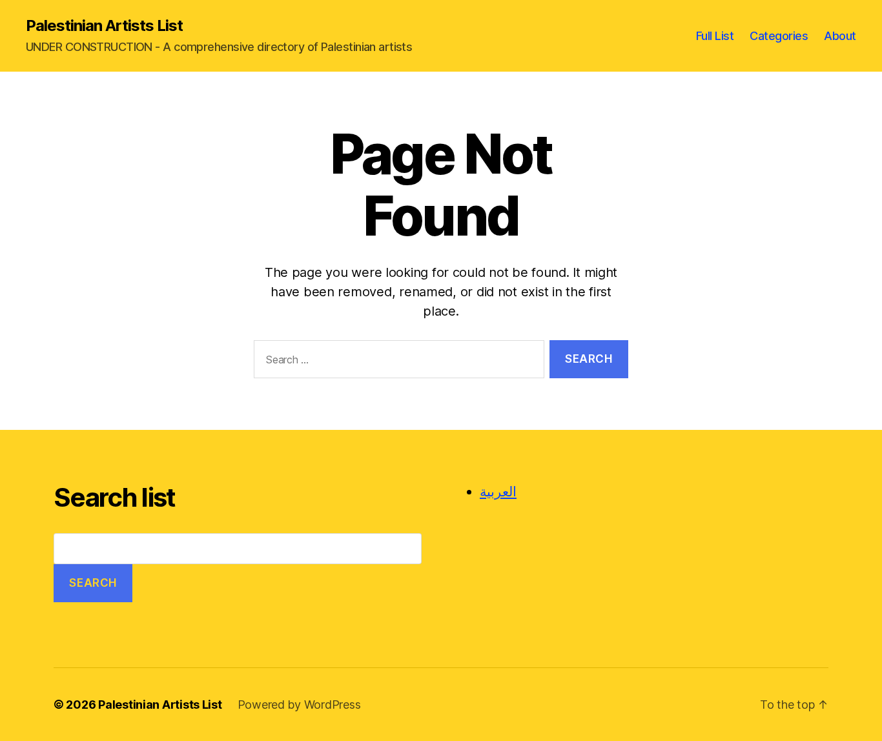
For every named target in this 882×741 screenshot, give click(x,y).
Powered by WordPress (299, 704)
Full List (715, 36)
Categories (779, 36)
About (840, 36)
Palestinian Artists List (104, 26)
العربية (498, 491)
